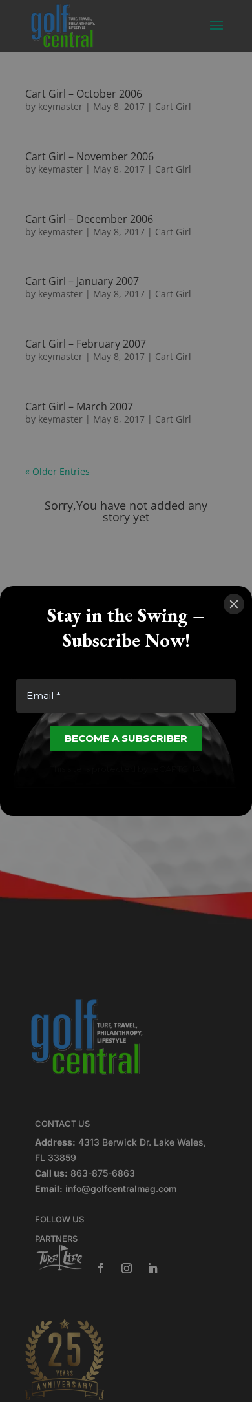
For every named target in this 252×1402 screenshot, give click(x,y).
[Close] (234, 604)
